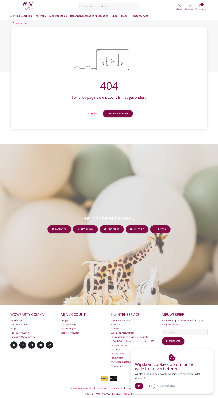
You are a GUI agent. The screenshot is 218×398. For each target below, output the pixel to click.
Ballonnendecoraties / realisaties (89, 16)
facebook (61, 229)
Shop (115, 16)
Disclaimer (101, 388)
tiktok (162, 229)
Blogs (124, 16)
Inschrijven (173, 341)
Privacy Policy (116, 388)
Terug (94, 113)
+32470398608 (21, 332)
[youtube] (40, 345)
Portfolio (40, 16)
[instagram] (22, 345)
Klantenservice (139, 16)
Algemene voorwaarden (81, 388)
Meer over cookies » (166, 386)
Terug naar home (118, 113)
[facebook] (13, 345)
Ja (139, 385)
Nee (150, 385)
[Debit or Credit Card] (113, 378)
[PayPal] (104, 378)
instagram (87, 229)
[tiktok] (49, 345)
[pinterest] (31, 345)
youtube (139, 229)
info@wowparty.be (26, 337)
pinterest (113, 229)
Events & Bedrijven (21, 16)
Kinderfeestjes (58, 16)
